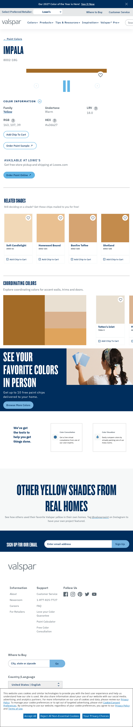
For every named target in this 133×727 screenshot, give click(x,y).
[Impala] (100, 75)
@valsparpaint (100, 517)
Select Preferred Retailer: (17, 11)
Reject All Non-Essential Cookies (59, 716)
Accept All (30, 716)
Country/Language (21, 677)
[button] (95, 108)
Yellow (7, 112)
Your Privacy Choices (96, 716)
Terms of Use (15, 708)
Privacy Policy (122, 705)
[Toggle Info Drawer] (39, 101)
